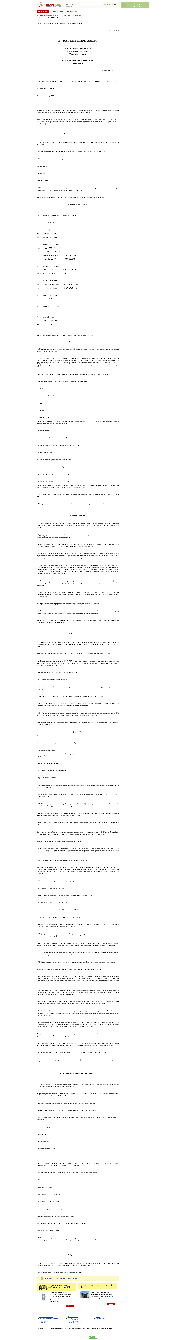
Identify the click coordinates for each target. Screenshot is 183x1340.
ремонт (54, 6)
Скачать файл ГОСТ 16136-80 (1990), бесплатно (62, 1278)
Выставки (70, 1318)
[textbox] (88, 4)
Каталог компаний (72, 11)
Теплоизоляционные (76, 15)
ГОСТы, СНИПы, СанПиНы (75, 1320)
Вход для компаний (139, 1)
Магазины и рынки (73, 1317)
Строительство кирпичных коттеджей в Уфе (96, 1286)
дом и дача (59, 6)
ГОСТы (56, 15)
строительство (49, 6)
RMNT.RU (39, 15)
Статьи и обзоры (44, 1321)
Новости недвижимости (74, 1321)
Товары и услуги (44, 1320)
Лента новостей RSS (102, 1320)
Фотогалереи (43, 1322)
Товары (61, 11)
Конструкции (63, 15)
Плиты (68, 15)
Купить (70, 1305)
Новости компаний (73, 1322)
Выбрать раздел (42, 11)
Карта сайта (40, 1331)
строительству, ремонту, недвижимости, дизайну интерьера (85, 1328)
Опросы (98, 1317)
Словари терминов (101, 1318)
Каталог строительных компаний (48, 1318)
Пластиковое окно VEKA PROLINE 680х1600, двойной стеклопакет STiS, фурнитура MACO (55, 1287)
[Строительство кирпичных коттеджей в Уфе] (84, 1299)
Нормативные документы (48, 15)
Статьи (54, 11)
